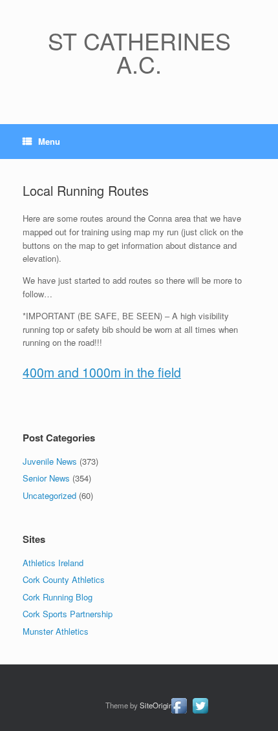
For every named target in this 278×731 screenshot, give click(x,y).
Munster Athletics (56, 631)
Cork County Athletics (64, 579)
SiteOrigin (156, 705)
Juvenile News (50, 461)
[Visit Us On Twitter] (200, 712)
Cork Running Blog (57, 597)
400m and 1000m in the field (102, 372)
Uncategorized (49, 495)
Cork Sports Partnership (67, 614)
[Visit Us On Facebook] (178, 712)
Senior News (46, 478)
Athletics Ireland (53, 562)
